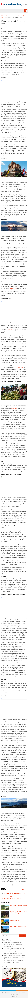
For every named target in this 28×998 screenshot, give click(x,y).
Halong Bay (9, 329)
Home (3, 16)
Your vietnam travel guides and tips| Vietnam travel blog (14, 992)
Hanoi (12, 336)
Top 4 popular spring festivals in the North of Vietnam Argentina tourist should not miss (14, 957)
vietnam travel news (17, 898)
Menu (25, 10)
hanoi (11, 893)
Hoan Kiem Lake (19, 367)
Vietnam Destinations (11, 16)
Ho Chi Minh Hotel (10, 895)
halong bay (6, 893)
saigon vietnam (16, 897)
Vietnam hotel (13, 288)
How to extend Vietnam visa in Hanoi (13, 942)
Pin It (22, 889)
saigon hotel (14, 408)
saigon (2, 897)
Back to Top (14, 996)
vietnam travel (7, 898)
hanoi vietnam (17, 893)
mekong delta (19, 895)
